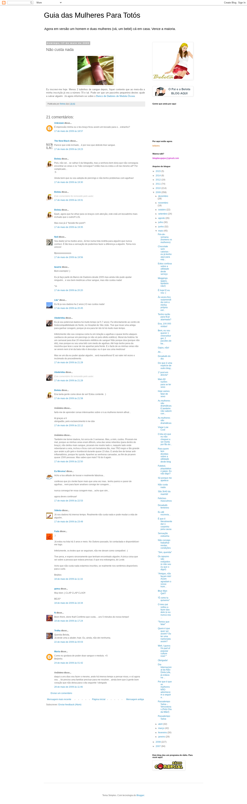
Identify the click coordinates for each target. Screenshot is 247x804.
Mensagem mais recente (59, 699)
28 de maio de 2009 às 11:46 (68, 687)
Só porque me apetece (165, 479)
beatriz (57, 267)
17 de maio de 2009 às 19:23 (68, 149)
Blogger (140, 795)
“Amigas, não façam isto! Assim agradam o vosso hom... (164, 580)
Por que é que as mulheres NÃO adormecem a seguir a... (165, 689)
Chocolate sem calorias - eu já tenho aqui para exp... (165, 253)
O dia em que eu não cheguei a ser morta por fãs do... (165, 439)
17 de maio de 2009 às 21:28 (68, 362)
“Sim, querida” (165, 552)
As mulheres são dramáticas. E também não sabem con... (165, 407)
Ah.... (160, 352)
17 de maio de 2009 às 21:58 (68, 398)
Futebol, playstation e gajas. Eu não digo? (165, 470)
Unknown (59, 123)
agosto (161, 218)
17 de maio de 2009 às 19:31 (68, 200)
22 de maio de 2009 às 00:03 (68, 642)
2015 (158, 171)
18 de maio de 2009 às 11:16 (68, 579)
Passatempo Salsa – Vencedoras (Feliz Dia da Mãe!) (165, 706)
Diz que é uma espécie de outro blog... (165, 366)
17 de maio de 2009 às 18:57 (68, 131)
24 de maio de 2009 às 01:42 (68, 663)
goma (57, 588)
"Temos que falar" (163, 623)
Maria (57, 651)
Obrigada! (163, 660)
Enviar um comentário (61, 693)
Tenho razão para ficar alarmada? (164, 317)
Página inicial (98, 699)
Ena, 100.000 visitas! (164, 324)
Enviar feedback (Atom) (69, 704)
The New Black (62, 141)
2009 (158, 192)
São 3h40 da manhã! (164, 492)
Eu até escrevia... (164, 513)
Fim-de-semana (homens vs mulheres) (165, 238)
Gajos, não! (163, 347)
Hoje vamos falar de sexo (164, 394)
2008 (158, 742)
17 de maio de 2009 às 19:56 (68, 257)
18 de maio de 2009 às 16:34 (68, 603)
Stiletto (57, 510)
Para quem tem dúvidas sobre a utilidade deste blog (164, 455)
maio (161, 231)
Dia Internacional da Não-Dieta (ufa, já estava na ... (165, 671)
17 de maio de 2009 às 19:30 (68, 182)
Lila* (56, 300)
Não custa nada (163, 485)
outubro (162, 209)
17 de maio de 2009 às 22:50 (68, 461)
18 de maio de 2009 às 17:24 (68, 621)
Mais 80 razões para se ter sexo (164, 383)
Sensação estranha (163, 534)
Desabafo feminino (163, 506)
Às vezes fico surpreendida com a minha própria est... (164, 303)
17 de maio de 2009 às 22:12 (68, 425)
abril (160, 724)
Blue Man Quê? (162, 592)
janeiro (162, 736)
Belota (57, 159)
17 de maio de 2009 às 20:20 (68, 290)
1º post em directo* (163, 373)
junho (161, 226)
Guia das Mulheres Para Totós (92, 15)
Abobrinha (59, 318)
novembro (163, 203)
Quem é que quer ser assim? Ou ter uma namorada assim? (164, 635)
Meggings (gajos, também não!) (163, 282)
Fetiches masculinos (165, 499)
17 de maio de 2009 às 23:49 (68, 521)
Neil (56, 237)
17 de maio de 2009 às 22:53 (68, 500)
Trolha (57, 630)
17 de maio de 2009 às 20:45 (68, 308)
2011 (158, 184)
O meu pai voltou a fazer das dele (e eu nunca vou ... (164, 611)
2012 (158, 179)
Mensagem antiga (135, 699)
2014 (158, 175)
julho (161, 222)
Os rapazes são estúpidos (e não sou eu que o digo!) (164, 563)
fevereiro (162, 732)
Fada (56, 531)
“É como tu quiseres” (164, 599)
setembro (163, 214)
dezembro (163, 196)
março (161, 728)
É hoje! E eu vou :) (164, 291)
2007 (158, 746)
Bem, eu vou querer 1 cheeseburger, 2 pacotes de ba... (164, 337)
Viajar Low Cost (163, 428)
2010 (158, 188)
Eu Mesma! (60, 471)
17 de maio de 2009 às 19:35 (68, 227)
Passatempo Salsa (164, 717)
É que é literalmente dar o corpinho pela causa (165, 523)
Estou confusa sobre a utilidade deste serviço (165, 268)
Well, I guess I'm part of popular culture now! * (164, 650)
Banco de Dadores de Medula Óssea (115, 96)
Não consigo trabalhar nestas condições (164, 544)
